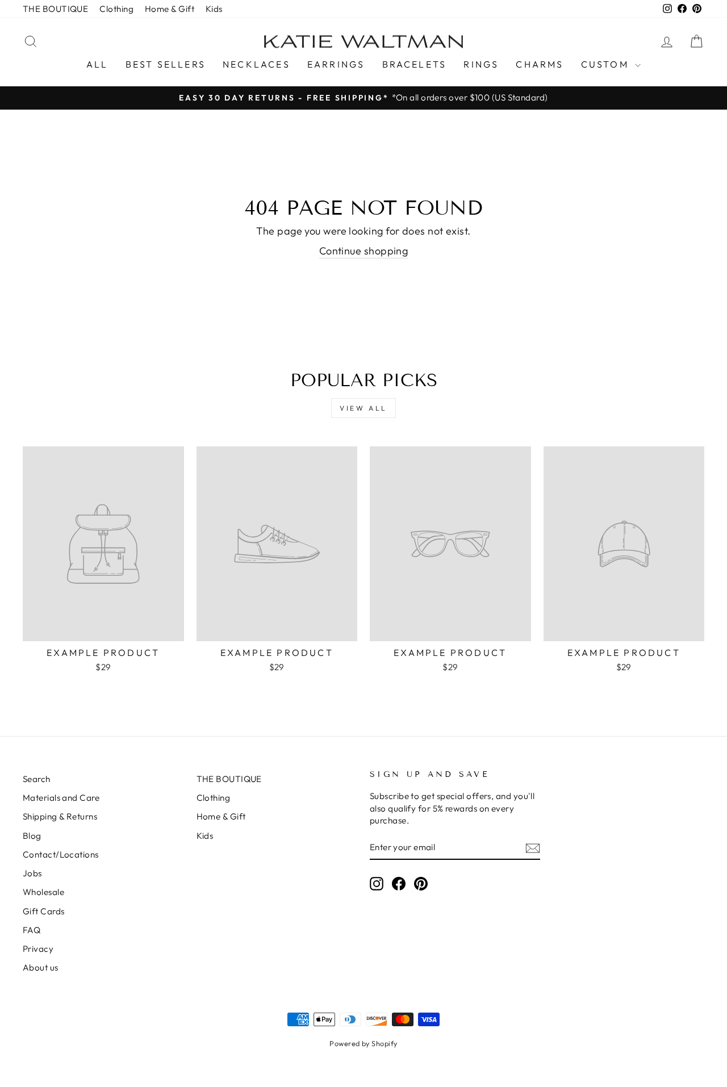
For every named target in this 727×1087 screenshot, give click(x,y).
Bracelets (414, 64)
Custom (606, 64)
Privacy (38, 948)
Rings (481, 64)
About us (41, 967)
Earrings (336, 64)
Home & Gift (169, 8)
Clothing (116, 8)
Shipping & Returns (60, 816)
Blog (32, 835)
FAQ (31, 930)
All (97, 64)
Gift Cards (44, 911)
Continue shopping (363, 250)
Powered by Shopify (363, 1043)
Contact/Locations (61, 854)
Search (37, 779)
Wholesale (43, 892)
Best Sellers (166, 64)
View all (363, 408)
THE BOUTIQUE (55, 8)
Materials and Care (61, 797)
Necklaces (256, 64)
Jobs (32, 873)
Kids (214, 8)
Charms (539, 64)
